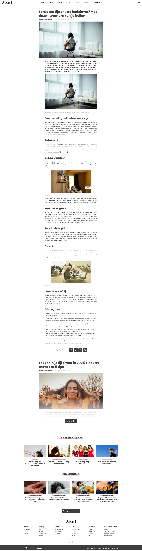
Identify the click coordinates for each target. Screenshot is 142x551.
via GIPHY (47, 195)
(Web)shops (58, 531)
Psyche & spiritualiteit (45, 19)
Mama (42, 2)
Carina (68, 370)
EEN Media (39, 548)
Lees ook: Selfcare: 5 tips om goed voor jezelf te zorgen (63, 343)
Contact (116, 548)
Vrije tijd (91, 529)
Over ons (93, 548)
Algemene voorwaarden (107, 548)
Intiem (73, 535)
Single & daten (76, 529)
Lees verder (71, 421)
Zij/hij (73, 531)
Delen (71, 350)
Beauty (51, 2)
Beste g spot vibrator (109, 533)
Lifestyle (77, 2)
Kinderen (26, 533)
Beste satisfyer (108, 535)
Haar (40, 529)
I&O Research (55, 216)
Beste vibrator (107, 529)
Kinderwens (27, 529)
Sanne (68, 19)
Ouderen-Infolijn (60, 299)
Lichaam (41, 535)
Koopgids (86, 2)
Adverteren (98, 548)
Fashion (60, 2)
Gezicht (41, 531)
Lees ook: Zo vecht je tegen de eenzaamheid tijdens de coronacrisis (67, 112)
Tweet (76, 350)
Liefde (68, 2)
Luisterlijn (49, 144)
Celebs (91, 533)
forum (73, 166)
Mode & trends (59, 529)
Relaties (74, 533)
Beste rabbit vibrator (109, 531)
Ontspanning (42, 533)
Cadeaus (57, 533)
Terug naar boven (69, 511)
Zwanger (26, 531)
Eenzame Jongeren (84, 216)
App (85, 350)
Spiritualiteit (92, 531)
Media (90, 535)
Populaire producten (111, 527)
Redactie (88, 548)
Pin (80, 350)
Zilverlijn (49, 250)
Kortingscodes (97, 2)
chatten (90, 148)
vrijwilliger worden (53, 152)
